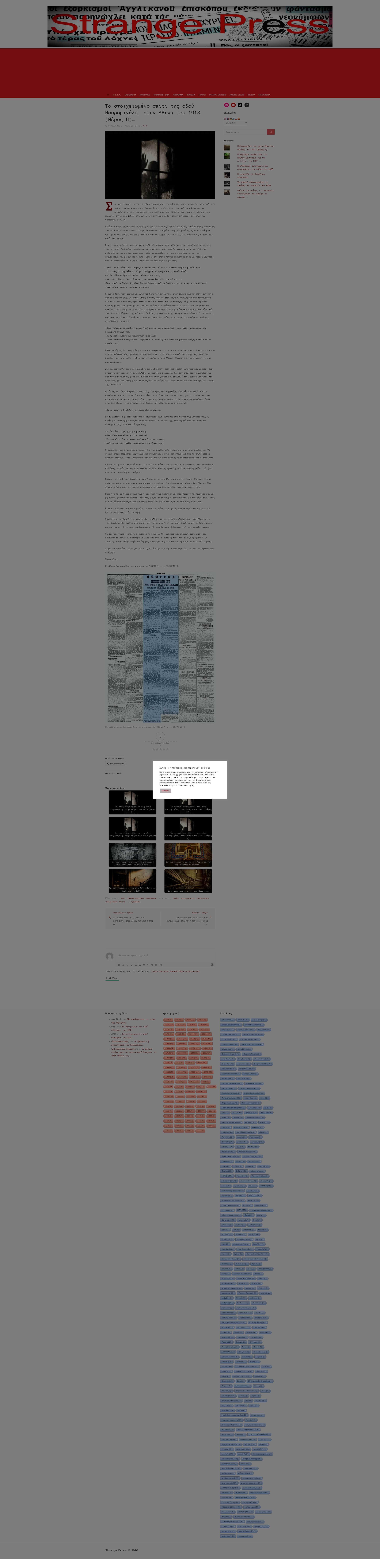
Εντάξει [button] (165, 791)
